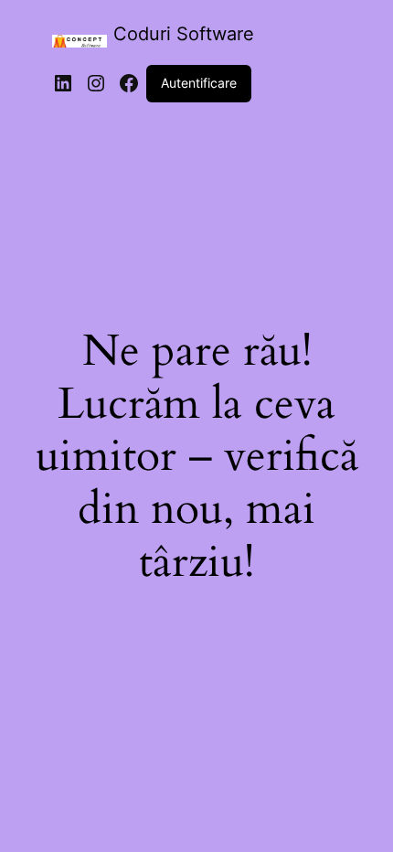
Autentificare (199, 83)
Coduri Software (183, 34)
